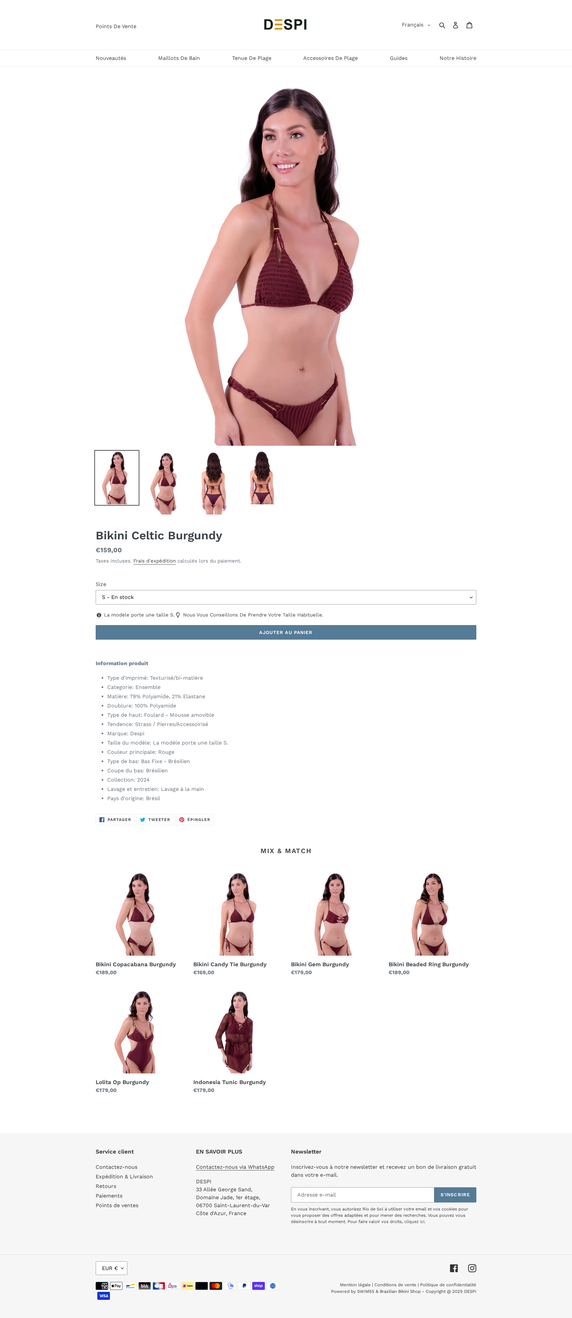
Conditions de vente (395, 1284)
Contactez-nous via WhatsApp (235, 1167)
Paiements (109, 1196)
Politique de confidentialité (448, 1284)
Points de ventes (117, 1205)
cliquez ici (414, 1221)
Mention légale (355, 1284)
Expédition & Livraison (124, 1176)
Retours (106, 1186)
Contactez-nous (116, 1167)
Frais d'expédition (154, 561)
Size (101, 584)
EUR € (110, 1268)
